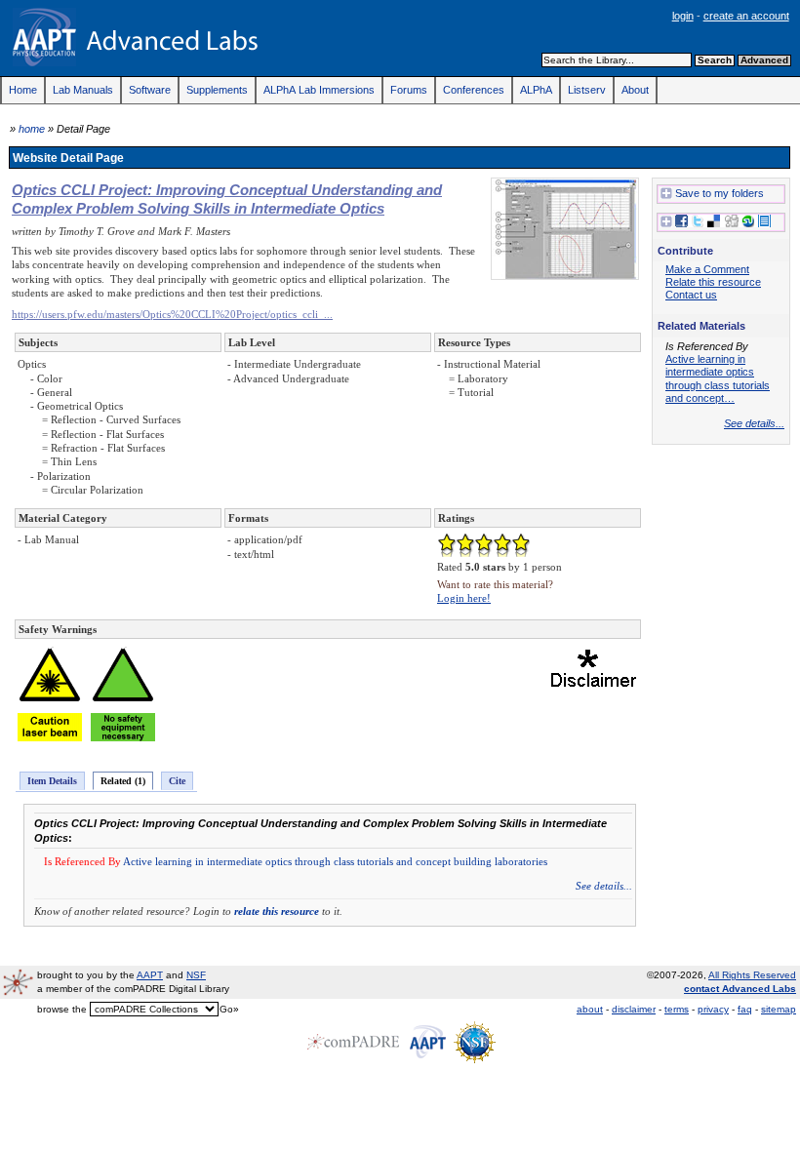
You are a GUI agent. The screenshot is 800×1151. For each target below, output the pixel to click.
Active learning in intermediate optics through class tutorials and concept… (717, 378)
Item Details (52, 780)
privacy (713, 1009)
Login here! (464, 598)
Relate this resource (713, 282)
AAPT (150, 975)
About (635, 90)
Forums (408, 90)
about (590, 1009)
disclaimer (634, 1009)
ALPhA (536, 90)
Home (23, 90)
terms (676, 1009)
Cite (177, 780)
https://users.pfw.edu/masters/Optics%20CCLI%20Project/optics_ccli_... (172, 314)
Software (150, 90)
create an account (746, 15)
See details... (604, 886)
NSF (196, 975)
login (683, 15)
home (32, 129)
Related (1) (122, 780)
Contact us (691, 294)
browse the (62, 1009)
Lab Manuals (83, 90)
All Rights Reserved (752, 975)
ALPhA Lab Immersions (319, 90)
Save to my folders (719, 193)
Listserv (587, 90)
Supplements (217, 90)
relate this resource (276, 911)
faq (745, 1009)
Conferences (473, 90)
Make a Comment (707, 269)
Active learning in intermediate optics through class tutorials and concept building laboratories (335, 861)
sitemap (778, 1009)
